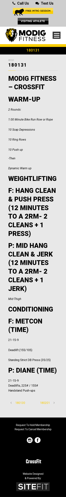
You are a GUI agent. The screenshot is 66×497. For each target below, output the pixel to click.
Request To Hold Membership (33, 425)
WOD (11, 60)
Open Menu (56, 35)
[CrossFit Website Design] (33, 486)
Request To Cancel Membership (33, 429)
